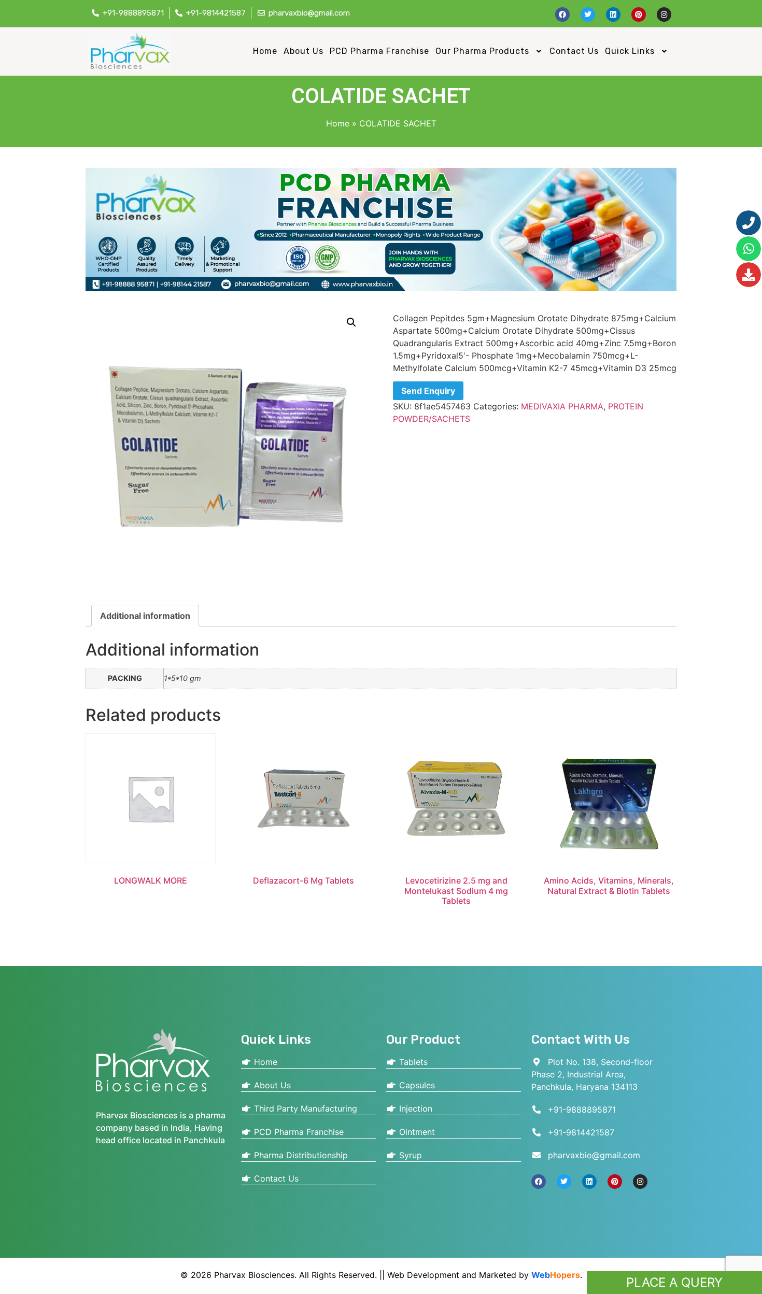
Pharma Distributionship (299, 1155)
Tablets (412, 1062)
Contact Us (574, 51)
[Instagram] (664, 14)
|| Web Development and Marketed (446, 1275)
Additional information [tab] (145, 615)
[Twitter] (588, 14)
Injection (414, 1108)
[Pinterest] (638, 14)
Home (265, 51)
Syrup (409, 1155)
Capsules (416, 1085)
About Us (303, 51)
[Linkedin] (613, 14)
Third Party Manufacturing (304, 1108)
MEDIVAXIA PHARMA (562, 406)
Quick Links (630, 51)
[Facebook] (562, 14)
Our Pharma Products (482, 51)
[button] (489, 51)
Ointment (416, 1132)
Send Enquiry (428, 391)
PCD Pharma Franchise (379, 51)
